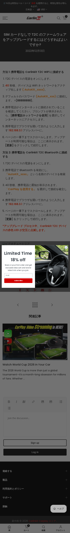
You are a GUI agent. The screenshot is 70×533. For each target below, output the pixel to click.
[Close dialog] (66, 247)
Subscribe (18, 281)
